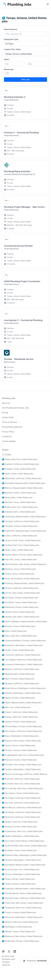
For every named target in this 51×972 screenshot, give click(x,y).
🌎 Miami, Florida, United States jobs (18, 678)
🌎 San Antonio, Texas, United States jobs (20, 793)
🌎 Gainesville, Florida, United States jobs (20, 607)
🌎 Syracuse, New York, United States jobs (20, 869)
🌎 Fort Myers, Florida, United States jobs (20, 597)
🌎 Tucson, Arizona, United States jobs (19, 912)
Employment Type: (11, 39)
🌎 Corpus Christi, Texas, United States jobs (21, 540)
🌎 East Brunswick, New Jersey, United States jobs (24, 564)
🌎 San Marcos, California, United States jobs (22, 807)
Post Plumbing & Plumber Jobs (15, 408)
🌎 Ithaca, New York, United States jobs (19, 636)
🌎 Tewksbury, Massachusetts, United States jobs (23, 888)
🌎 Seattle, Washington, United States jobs (20, 836)
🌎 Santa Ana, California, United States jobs (21, 817)
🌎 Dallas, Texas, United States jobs (17, 550)
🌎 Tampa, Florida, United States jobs (18, 879)
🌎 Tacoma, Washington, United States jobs (21, 874)
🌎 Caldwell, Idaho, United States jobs (18, 512)
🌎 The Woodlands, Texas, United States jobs (22, 893)
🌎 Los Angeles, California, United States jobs (22, 659)
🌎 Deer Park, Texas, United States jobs (19, 559)
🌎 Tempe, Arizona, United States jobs (19, 884)
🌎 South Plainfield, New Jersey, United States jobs (24, 845)
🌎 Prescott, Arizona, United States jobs (19, 760)
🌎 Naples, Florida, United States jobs (18, 698)
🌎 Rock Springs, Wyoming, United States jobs (22, 788)
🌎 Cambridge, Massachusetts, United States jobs (24, 516)
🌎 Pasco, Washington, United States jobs (20, 736)
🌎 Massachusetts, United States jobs (18, 674)
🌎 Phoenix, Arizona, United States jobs (19, 750)
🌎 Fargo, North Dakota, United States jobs (21, 578)
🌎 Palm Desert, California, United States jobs (22, 731)
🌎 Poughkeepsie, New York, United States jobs (23, 755)
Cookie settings (9, 441)
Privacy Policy (8, 431)
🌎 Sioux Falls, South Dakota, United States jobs (23, 841)
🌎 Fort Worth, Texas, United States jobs (19, 602)
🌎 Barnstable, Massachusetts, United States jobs (23, 483)
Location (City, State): (12, 49)
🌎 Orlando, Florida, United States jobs (19, 721)
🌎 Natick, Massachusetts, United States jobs (21, 702)
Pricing (5, 412)
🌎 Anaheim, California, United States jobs (20, 464)
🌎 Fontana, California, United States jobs (20, 588)
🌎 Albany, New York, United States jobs (19, 459)
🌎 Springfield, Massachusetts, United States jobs (23, 864)
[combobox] (25, 54)
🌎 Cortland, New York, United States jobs (20, 545)
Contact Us (7, 436)
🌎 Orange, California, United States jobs (20, 717)
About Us (6, 403)
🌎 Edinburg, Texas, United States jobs (19, 569)
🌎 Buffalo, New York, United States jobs (20, 507)
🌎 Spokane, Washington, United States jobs (21, 860)
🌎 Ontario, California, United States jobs (20, 712)
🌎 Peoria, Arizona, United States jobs (18, 745)
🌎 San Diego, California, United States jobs (21, 798)
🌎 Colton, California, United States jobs (19, 535)
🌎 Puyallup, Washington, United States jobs (21, 769)
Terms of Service (9, 422)
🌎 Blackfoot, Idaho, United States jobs (19, 492)
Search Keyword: (10, 29)
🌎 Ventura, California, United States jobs (20, 922)
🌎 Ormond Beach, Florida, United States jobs (22, 726)
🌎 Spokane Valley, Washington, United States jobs (24, 855)
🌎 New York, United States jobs (16, 707)
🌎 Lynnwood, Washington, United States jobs (22, 664)
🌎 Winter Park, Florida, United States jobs (20, 941)
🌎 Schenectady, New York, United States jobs (22, 831)
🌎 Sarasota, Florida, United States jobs (19, 826)
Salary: (6, 59)
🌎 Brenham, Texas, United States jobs (19, 502)
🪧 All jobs (6, 454)
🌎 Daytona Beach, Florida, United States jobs (22, 554)
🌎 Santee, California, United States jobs (19, 822)
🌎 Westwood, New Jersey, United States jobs (22, 936)
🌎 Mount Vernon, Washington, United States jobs (23, 688)
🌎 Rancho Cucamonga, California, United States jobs (25, 774)
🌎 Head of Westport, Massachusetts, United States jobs (25, 621)
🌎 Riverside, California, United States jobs (20, 779)
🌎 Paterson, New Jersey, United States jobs (21, 740)
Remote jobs (9, 69)
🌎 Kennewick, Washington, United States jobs (22, 645)
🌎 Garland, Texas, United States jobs (18, 612)
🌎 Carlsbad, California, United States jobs (20, 521)
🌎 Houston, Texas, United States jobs (18, 626)
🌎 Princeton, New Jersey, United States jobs (21, 764)
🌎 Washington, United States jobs (17, 926)
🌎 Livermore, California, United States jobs (21, 655)
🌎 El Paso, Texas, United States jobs (18, 574)
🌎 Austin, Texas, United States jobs (17, 473)
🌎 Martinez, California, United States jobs (20, 669)
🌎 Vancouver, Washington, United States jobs (22, 917)
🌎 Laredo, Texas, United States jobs (18, 650)
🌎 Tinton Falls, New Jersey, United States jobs (22, 903)
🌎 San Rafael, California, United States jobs (21, 812)
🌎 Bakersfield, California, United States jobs (21, 478)
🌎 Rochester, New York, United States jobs (21, 783)
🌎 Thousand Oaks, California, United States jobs (23, 898)
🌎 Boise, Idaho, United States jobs (17, 497)
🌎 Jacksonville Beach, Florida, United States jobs (24, 640)
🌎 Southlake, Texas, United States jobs (19, 850)
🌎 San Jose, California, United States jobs (20, 802)
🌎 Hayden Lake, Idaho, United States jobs (20, 616)
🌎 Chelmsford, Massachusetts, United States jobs (24, 531)
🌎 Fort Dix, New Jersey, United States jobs (21, 593)
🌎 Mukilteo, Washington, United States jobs (21, 693)
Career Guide (8, 417)
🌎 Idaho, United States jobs (14, 631)
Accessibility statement (12, 427)
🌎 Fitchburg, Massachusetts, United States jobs (23, 583)
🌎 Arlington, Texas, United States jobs (19, 469)
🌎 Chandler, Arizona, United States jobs (19, 526)
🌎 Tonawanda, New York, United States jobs (22, 907)
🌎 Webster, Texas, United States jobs (18, 931)
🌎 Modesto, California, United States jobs (20, 683)
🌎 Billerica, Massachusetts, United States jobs (22, 488)
